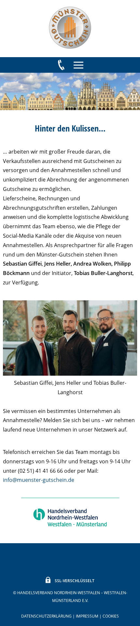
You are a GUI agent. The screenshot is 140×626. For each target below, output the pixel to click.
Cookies (111, 616)
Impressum (87, 616)
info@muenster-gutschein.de (38, 479)
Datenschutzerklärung (46, 616)
